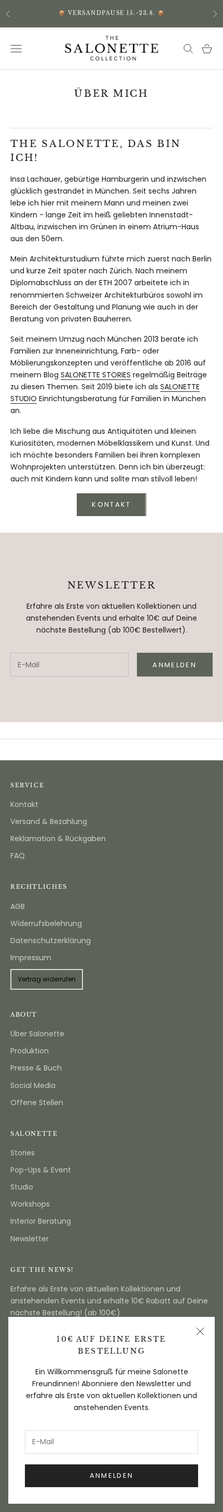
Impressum (30, 957)
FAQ (17, 855)
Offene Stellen (36, 1102)
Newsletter (29, 1239)
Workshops (30, 1204)
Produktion (29, 1051)
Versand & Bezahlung (48, 821)
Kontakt (24, 804)
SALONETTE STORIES (96, 375)
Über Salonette (37, 1034)
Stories (22, 1153)
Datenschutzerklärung (50, 940)
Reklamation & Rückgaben (58, 838)
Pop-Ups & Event (40, 1170)
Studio (21, 1187)
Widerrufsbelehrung (46, 923)
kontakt (111, 504)
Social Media (32, 1085)
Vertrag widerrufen (47, 979)
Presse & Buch (36, 1068)
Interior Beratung (40, 1221)
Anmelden (112, 1475)
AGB (17, 906)
